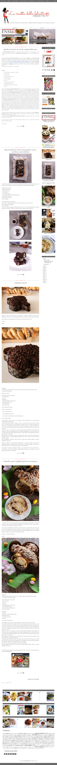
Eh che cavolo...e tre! (48, 253)
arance (30, 733)
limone (13, 738)
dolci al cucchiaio (6, 736)
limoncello (9, 738)
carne (5, 734)
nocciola (25, 740)
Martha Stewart (46, 738)
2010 (44, 282)
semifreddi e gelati (18, 745)
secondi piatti (9, 745)
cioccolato (34, 734)
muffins (52, 739)
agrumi (7, 733)
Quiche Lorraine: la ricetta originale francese (20, 49)
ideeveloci (20, 737)
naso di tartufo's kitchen (6, 740)
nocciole (29, 740)
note (35, 740)
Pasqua (17, 741)
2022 (44, 258)
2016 (44, 273)
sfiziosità (47, 745)
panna (8, 741)
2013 (44, 278)
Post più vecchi (33, 679)
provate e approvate (12, 743)
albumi (12, 733)
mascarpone (52, 738)
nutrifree (46, 740)
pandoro (52, 740)
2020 (44, 267)
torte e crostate (39, 746)
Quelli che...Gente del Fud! (48, 233)
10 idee (4, 733)
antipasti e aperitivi (23, 733)
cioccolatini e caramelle (26, 734)
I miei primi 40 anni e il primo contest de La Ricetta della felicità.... (48, 147)
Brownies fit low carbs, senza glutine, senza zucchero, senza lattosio (20, 151)
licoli (42, 737)
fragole (45, 736)
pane (3, 741)
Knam (32, 737)
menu (26, 739)
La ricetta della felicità (26, 760)
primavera (51, 742)
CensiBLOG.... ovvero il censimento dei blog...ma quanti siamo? (48, 121)
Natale (13, 740)
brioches (50, 733)
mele (22, 739)
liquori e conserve (19, 738)
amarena (16, 733)
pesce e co (16, 742)
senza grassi (37, 745)
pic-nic (30, 742)
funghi (7, 737)
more (44, 739)
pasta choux (37, 741)
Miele (29, 739)
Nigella (21, 740)
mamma (29, 738)
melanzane (18, 739)
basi (33, 733)
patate (49, 741)
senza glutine (28, 745)
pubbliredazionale (24, 743)
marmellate (40, 738)
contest (46, 734)
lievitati (45, 737)
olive (49, 740)
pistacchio (37, 742)
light (6, 738)
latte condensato (37, 737)
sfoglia (52, 745)
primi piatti (5, 743)
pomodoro (45, 742)
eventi (12, 736)
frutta (49, 736)
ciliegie (19, 734)
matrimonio (10, 739)
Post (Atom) (8, 682)
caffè (53, 733)
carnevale (10, 734)
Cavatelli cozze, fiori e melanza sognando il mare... (8, 42)
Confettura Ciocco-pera (21, 42)
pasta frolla (44, 741)
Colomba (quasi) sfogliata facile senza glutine (20, 461)
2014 (44, 276)
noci (32, 740)
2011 (44, 281)
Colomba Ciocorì (20, 283)
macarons (25, 738)
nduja (17, 740)
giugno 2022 (46, 264)
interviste (24, 737)
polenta (41, 742)
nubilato (40, 740)
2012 (44, 279)
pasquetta (22, 741)
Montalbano (36, 739)
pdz (52, 741)
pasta (27, 741)
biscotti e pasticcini (40, 733)
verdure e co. (16, 748)
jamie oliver (28, 737)
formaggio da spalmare (38, 736)
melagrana (14, 739)
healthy (16, 737)
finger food (25, 736)
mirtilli (32, 739)
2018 (44, 270)
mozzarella (48, 739)
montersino (40, 739)
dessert (50, 734)
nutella (43, 740)
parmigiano (13, 741)
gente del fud (11, 737)
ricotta (34, 743)
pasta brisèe (32, 741)
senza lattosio (42, 745)
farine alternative (17, 736)
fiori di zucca (30, 736)
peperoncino (5, 742)
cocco (42, 734)
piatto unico (25, 742)
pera (12, 742)
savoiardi (4, 745)
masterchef (5, 739)
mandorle (34, 738)
